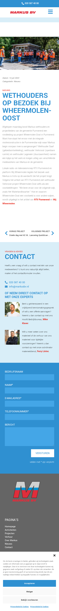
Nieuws (8, 543)
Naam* (9, 385)
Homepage (10, 526)
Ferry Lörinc (43, 351)
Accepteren (29, 583)
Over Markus (11, 540)
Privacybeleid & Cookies (19, 607)
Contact (9, 547)
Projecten (9, 533)
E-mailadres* (13, 398)
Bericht (10, 424)
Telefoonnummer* (17, 411)
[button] (54, 555)
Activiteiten (10, 530)
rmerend (45, 199)
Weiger (29, 591)
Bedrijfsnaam (14, 371)
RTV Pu (37, 199)
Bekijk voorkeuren (29, 599)
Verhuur (9, 537)
